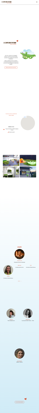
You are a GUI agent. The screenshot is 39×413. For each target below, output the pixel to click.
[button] (37, 2)
